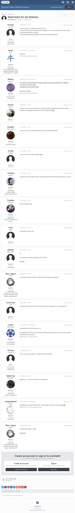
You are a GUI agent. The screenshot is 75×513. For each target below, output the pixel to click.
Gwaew (11, 105)
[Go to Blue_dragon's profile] (10, 282)
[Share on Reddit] (17, 487)
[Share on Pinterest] (25, 487)
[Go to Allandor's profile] (10, 258)
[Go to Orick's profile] (10, 236)
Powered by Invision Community (37, 510)
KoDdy (10, 151)
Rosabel (10, 127)
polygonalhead (10, 401)
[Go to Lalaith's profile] (10, 333)
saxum (10, 50)
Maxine (11, 79)
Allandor (10, 250)
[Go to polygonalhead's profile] (10, 410)
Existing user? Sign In (57, 7)
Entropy (12, 19)
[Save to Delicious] (14, 487)
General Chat (27, 19)
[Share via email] (22, 487)
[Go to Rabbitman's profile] (10, 384)
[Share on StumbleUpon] (19, 487)
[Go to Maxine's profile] (10, 87)
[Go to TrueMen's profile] (10, 209)
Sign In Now (54, 469)
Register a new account (21, 469)
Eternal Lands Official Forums (15, 7)
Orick (11, 227)
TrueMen (10, 200)
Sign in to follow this (8, 14)
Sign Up (69, 7)
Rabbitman (10, 376)
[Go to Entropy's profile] (4, 18)
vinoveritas (10, 302)
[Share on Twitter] (2, 487)
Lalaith (10, 325)
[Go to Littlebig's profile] (10, 181)
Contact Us (37, 506)
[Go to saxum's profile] (10, 59)
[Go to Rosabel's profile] (10, 135)
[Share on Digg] (11, 487)
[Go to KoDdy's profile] (10, 159)
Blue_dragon (11, 274)
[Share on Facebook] (5, 487)
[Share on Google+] (8, 487)
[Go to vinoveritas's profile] (10, 311)
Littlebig (10, 173)
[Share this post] (71, 25)
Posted (25, 25)
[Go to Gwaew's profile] (10, 113)
